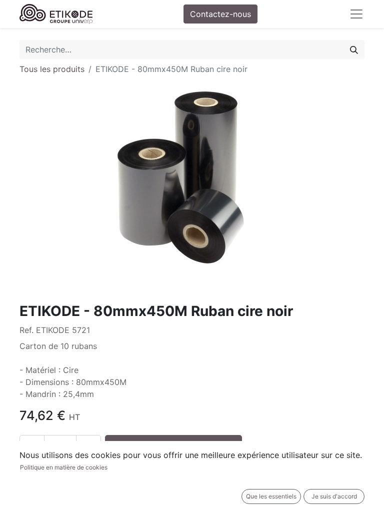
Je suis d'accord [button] (334, 496)
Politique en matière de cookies (64, 467)
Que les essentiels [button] (271, 496)
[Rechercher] (354, 49)
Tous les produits (52, 69)
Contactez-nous (220, 14)
